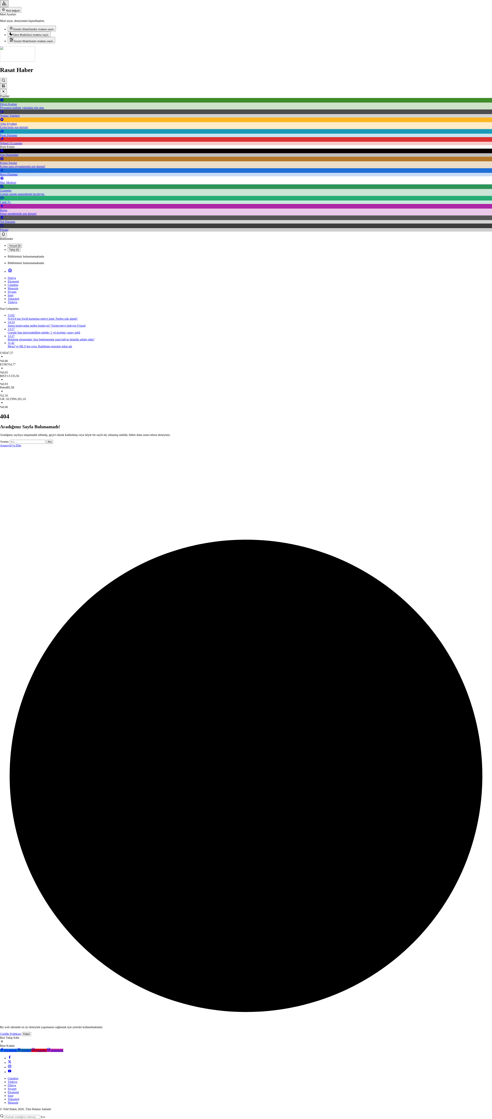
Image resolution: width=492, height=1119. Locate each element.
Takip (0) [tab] (14, 249)
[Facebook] (10, 1058)
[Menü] (4, 3)
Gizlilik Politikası (10, 1033)
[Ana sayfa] (10, 271)
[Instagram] (10, 1067)
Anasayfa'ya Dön (10, 445)
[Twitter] (10, 1062)
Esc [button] (43, 1117)
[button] (3, 86)
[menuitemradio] (32, 28)
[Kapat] (3, 91)
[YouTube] (10, 1071)
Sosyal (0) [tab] (15, 245)
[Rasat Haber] (17, 60)
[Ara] (3, 80)
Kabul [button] (26, 1034)
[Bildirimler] (3, 234)
